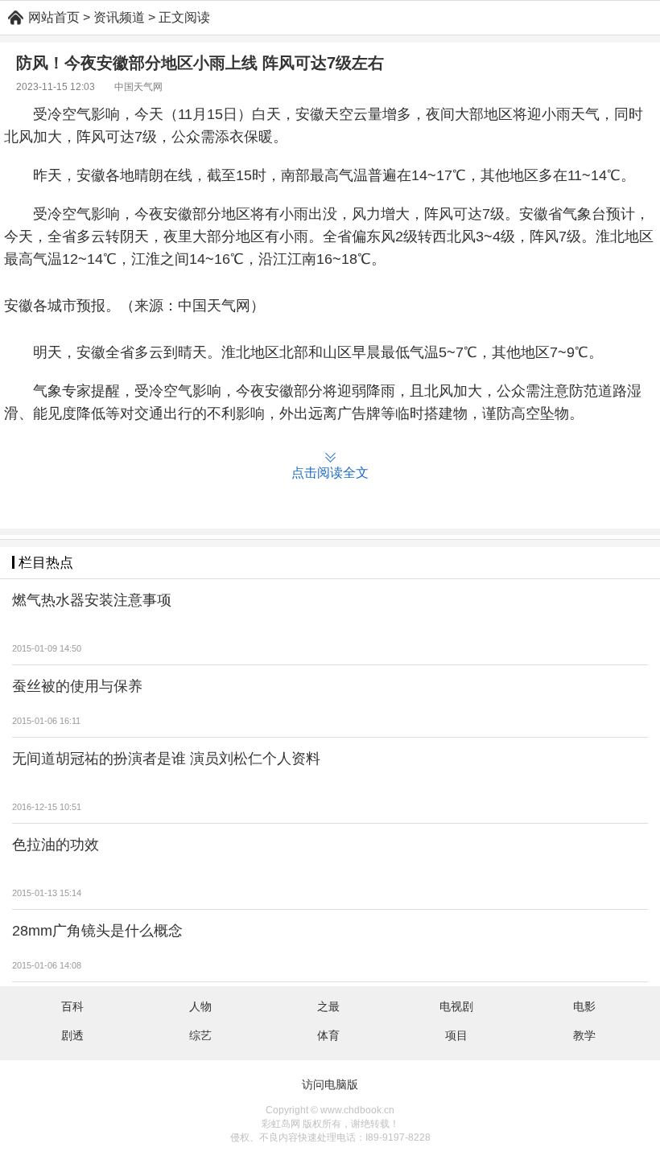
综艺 (200, 1035)
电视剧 (456, 1006)
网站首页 (54, 17)
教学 (584, 1035)
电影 (584, 1006)
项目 (456, 1035)
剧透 (72, 1035)
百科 (72, 1006)
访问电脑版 (330, 1084)
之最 (328, 1006)
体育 (328, 1035)
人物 (200, 1006)
